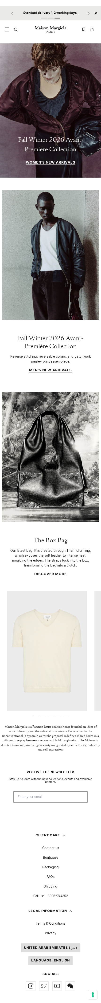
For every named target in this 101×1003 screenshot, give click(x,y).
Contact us (50, 848)
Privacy (50, 933)
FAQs (50, 877)
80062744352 (50, 896)
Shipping (50, 886)
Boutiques (50, 857)
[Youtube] (57, 986)
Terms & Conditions (50, 923)
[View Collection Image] (50, 255)
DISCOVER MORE (50, 574)
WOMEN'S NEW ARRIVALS (50, 162)
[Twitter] (44, 986)
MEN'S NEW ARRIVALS (50, 370)
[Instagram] (30, 986)
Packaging (50, 867)
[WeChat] (70, 986)
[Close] (96, 13)
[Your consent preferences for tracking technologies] (92, 994)
